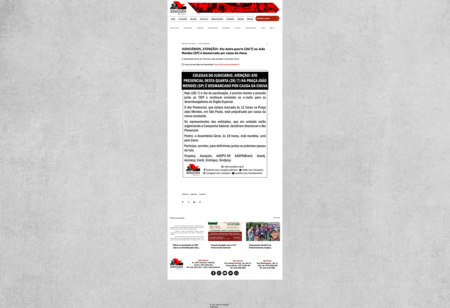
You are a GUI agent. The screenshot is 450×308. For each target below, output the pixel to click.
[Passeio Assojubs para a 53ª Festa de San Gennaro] (225, 231)
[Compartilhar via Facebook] (183, 202)
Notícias (202, 194)
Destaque (226, 28)
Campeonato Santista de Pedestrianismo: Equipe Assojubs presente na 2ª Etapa (263, 246)
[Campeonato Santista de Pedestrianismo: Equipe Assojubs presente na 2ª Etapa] (263, 231)
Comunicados (213, 28)
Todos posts (174, 28)
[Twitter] (230, 273)
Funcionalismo (250, 28)
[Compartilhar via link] (200, 202)
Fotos (263, 28)
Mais (271, 28)
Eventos (237, 28)
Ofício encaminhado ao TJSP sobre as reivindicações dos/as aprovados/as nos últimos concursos (186, 246)
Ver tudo (276, 218)
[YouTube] (225, 273)
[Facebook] (213, 273)
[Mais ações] (267, 43)
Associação (188, 28)
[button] (183, 19)
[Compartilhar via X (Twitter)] (188, 202)
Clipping (200, 28)
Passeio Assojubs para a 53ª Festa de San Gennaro (223, 246)
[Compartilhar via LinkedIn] (194, 202)
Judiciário (193, 194)
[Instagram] (219, 273)
